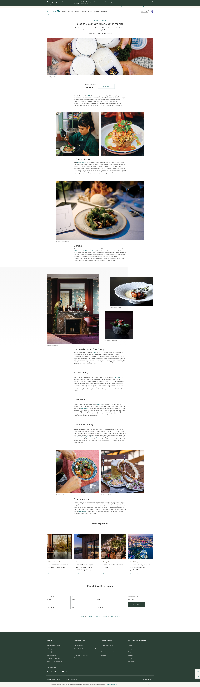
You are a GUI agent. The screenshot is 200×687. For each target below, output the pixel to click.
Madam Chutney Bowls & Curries (86, 437)
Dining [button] (90, 11)
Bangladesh (148, 680)
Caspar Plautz (81, 162)
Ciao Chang (117, 377)
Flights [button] (64, 11)
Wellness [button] (84, 11)
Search (125, 7)
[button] (148, 684)
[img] (152, 1)
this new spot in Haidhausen (83, 251)
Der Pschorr (85, 408)
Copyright (49, 679)
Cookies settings (78, 658)
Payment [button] (96, 11)
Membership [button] (104, 11)
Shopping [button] (77, 11)
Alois (94, 352)
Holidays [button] (70, 11)
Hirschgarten (82, 511)
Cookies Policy (111, 684)
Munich (88, 96)
